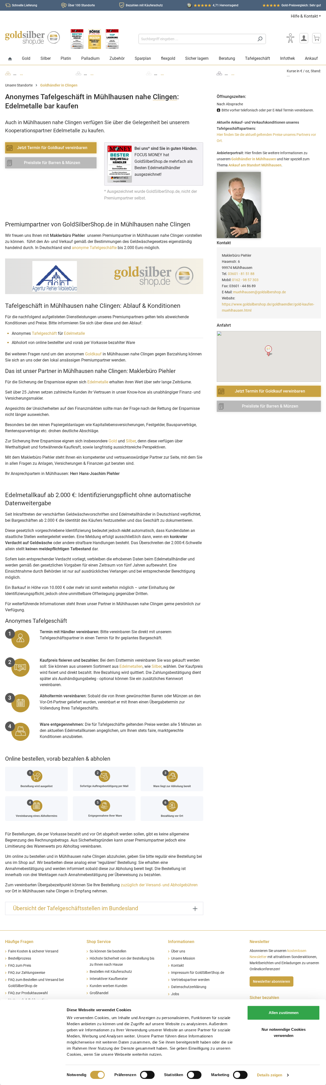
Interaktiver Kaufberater (109, 979)
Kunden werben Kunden (108, 986)
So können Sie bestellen (108, 951)
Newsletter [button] (259, 941)
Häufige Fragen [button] (19, 941)
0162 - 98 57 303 (245, 280)
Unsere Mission (183, 958)
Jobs (175, 994)
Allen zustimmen (283, 1012)
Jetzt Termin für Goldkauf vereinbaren (52, 147)
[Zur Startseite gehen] (32, 38)
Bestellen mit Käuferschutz (111, 972)
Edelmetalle (74, 333)
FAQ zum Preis (19, 965)
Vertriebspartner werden (190, 980)
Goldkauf (93, 354)
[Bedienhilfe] (290, 38)
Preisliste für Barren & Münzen (52, 162)
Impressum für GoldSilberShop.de (197, 973)
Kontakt (177, 965)
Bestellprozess (19, 958)
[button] (269, 350)
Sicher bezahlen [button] (264, 997)
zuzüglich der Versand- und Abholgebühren (159, 885)
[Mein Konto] (304, 38)
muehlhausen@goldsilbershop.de (259, 292)
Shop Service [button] (99, 941)
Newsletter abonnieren (271, 981)
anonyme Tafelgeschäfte (94, 247)
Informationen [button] (181, 941)
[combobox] (196, 39)
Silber (131, 441)
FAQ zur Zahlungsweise (26, 973)
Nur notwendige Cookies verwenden (284, 1032)
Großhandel (99, 993)
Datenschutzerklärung (188, 987)
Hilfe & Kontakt (304, 16)
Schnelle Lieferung (24, 5)
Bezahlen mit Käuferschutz (144, 5)
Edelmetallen (131, 666)
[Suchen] (260, 39)
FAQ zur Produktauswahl (28, 993)
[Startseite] (10, 59)
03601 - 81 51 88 (241, 274)
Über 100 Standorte (81, 5)
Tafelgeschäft (44, 333)
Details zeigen (269, 1075)
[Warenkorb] (316, 38)
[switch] (147, 1075)
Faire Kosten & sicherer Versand (33, 951)
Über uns (178, 951)
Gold (112, 441)
